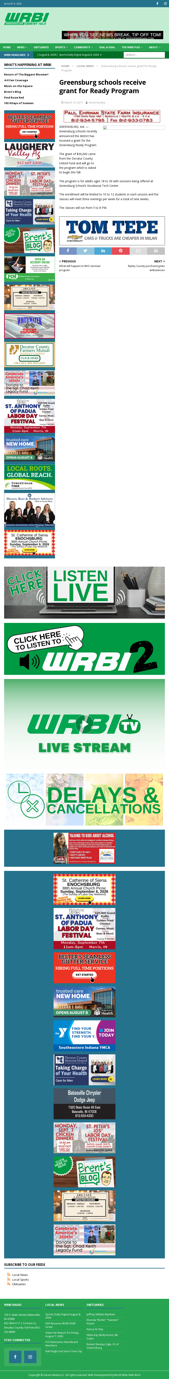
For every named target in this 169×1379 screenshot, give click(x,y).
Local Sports (20, 1280)
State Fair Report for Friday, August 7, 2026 (62, 1334)
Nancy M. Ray (95, 1329)
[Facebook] (157, 3)
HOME (7, 47)
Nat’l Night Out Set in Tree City (63, 1351)
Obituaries (41, 47)
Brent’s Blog (12, 92)
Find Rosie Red (14, 97)
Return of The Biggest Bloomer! (26, 74)
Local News (20, 1275)
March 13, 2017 (74, 102)
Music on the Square (18, 86)
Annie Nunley (97, 102)
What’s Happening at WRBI (27, 64)
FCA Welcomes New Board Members (61, 1343)
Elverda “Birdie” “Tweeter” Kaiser (103, 1321)
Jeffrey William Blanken (101, 1314)
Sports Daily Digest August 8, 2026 (63, 1316)
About (153, 47)
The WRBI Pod (131, 47)
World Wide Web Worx (127, 1375)
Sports (60, 47)
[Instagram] (165, 3)
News (21, 47)
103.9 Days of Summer (19, 103)
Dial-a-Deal (107, 47)
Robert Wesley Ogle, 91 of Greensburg (103, 1346)
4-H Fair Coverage (16, 80)
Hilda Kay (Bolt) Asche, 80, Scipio (102, 1336)
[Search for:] (144, 54)
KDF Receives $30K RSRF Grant (60, 1325)
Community (82, 47)
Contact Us (29, 1323)
